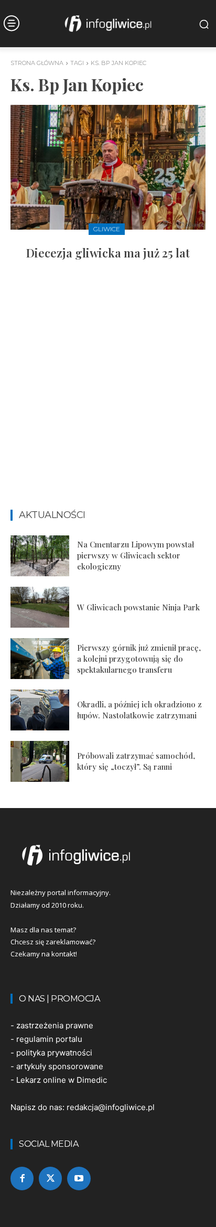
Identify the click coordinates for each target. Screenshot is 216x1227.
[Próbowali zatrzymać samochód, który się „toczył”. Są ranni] (39, 761)
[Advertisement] (108, 390)
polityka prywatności (54, 1053)
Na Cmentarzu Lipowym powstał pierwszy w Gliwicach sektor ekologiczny (135, 555)
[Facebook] (22, 1178)
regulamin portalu (49, 1039)
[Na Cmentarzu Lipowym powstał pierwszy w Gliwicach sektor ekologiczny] (39, 555)
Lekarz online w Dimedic (61, 1080)
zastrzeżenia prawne (54, 1025)
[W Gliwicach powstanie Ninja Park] (39, 607)
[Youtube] (78, 1178)
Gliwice (106, 229)
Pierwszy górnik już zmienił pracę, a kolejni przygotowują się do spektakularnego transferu (139, 658)
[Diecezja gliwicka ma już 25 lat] (108, 167)
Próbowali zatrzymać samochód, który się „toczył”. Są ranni (136, 761)
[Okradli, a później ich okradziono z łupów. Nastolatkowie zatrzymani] (39, 710)
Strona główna (36, 63)
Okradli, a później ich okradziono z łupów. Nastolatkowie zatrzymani (139, 709)
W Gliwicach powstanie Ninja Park (138, 607)
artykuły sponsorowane (59, 1066)
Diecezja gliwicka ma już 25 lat (108, 253)
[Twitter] (50, 1178)
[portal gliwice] (108, 855)
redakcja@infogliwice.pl (111, 1107)
